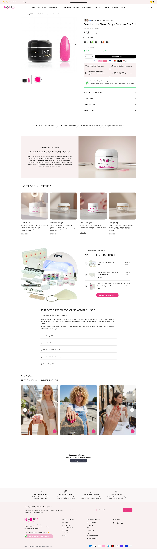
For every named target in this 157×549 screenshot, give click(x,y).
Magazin (64, 535)
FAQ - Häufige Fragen (67, 527)
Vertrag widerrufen (92, 538)
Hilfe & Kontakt (66, 525)
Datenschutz (90, 530)
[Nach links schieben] (23, 44)
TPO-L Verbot (65, 530)
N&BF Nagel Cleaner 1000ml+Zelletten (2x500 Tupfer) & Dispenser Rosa (111, 285)
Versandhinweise (91, 522)
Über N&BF (65, 522)
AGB (88, 527)
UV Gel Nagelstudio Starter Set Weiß (106, 263)
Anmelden (128, 510)
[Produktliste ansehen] (55, 431)
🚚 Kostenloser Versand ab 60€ (78, 2)
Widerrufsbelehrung (92, 535)
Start (22, 14)
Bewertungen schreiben (78, 461)
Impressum (90, 533)
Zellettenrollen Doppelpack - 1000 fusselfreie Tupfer (107, 273)
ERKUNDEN (24, 234)
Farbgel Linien (30, 14)
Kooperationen (91, 525)
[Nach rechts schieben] (75, 44)
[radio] (85, 41)
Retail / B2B (65, 533)
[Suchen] (144, 7)
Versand (90, 33)
